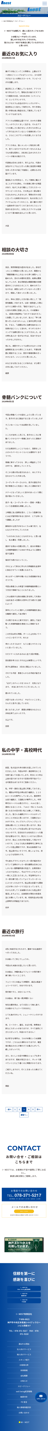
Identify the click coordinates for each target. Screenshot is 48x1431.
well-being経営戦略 (24, 1391)
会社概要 (24, 1375)
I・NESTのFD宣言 (24, 1301)
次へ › (39, 1109)
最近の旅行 (13, 931)
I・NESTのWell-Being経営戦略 (24, 1288)
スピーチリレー (24, 1386)
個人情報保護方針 (24, 1407)
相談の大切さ (15, 249)
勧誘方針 (24, 1396)
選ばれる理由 (24, 1344)
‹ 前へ (9, 1109)
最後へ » (24, 1114)
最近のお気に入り (20, 54)
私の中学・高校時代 (22, 750)
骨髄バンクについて (22, 397)
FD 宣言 (24, 1402)
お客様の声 (24, 1365)
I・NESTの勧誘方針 (24, 1294)
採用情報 (24, 1370)
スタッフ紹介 (24, 1359)
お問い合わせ (24, 1412)
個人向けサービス (24, 1354)
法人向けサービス (24, 1349)
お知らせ (24, 1380)
